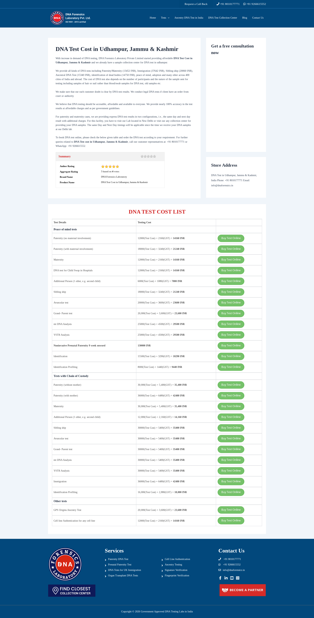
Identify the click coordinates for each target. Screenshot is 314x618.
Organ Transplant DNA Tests (123, 575)
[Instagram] (237, 578)
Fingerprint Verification (177, 575)
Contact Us (257, 17)
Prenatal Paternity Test (119, 564)
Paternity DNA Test (118, 559)
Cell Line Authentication (177, 559)
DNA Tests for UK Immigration (124, 570)
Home (153, 17)
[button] (196, 4)
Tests (163, 17)
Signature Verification (176, 570)
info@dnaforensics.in (234, 570)
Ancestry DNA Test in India (188, 17)
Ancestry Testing (173, 564)
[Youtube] (232, 578)
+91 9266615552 (256, 4)
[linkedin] (226, 578)
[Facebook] (220, 578)
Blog (244, 17)
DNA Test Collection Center (222, 17)
